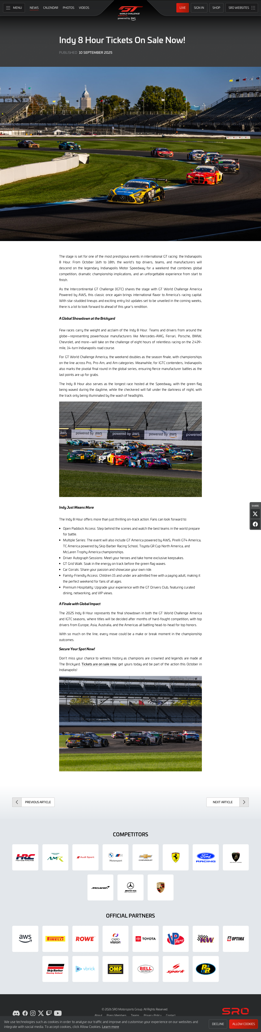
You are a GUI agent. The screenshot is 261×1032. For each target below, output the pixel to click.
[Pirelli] (55, 939)
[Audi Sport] (85, 857)
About (98, 1015)
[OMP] (116, 969)
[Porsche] (161, 888)
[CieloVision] (116, 939)
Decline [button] (218, 1024)
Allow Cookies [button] (243, 1024)
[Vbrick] (85, 969)
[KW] (206, 939)
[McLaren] (100, 888)
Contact (170, 1015)
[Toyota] (146, 939)
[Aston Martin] (55, 857)
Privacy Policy (152, 1015)
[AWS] (25, 939)
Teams (135, 1015)
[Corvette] (146, 857)
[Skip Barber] (55, 969)
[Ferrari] (176, 857)
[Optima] (236, 939)
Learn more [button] (110, 1026)
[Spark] (176, 969)
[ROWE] (85, 939)
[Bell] (146, 969)
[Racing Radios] (206, 969)
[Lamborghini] (236, 857)
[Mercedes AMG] (130, 888)
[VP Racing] (176, 939)
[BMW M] (116, 857)
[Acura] (25, 857)
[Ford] (206, 857)
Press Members (116, 1015)
